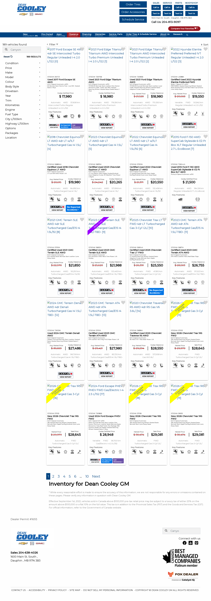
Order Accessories (133, 12)
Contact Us (18, 590)
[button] (30, 34)
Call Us (156, 7)
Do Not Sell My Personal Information (108, 590)
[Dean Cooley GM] (31, 9)
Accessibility (37, 590)
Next (96, 476)
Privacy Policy (57, 590)
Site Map (75, 590)
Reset (7, 56)
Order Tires (133, 4)
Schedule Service (133, 19)
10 (87, 476)
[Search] (6, 50)
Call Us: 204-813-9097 (166, 22)
